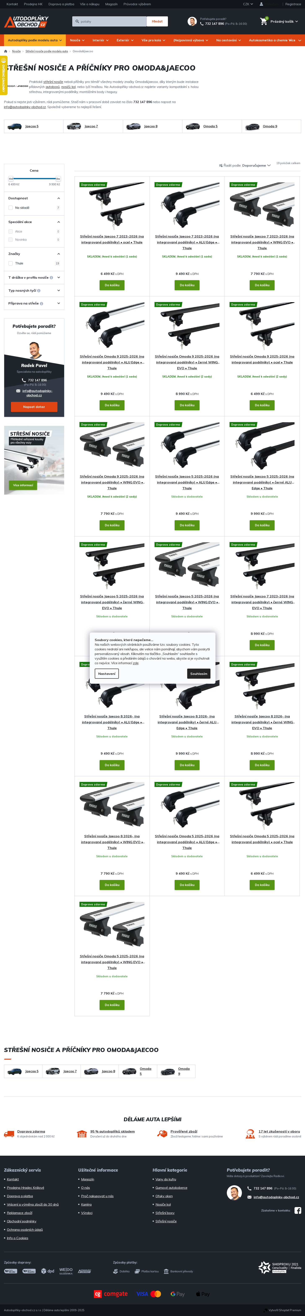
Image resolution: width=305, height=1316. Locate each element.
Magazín (111, 4)
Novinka (37, 240)
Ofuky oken (164, 1196)
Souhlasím (198, 674)
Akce (37, 231)
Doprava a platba (61, 4)
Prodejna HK (33, 4)
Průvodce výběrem (137, 4)
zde (136, 663)
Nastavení (106, 674)
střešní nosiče (53, 82)
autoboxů (53, 87)
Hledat (157, 21)
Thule (37, 263)
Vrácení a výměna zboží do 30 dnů (33, 1204)
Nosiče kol (163, 1204)
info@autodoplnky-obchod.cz (25, 107)
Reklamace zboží (19, 1213)
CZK (246, 4)
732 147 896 (214, 23)
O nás (85, 1187)
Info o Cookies (17, 1238)
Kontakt (12, 4)
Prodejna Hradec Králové (25, 1187)
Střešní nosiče (166, 1221)
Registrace (293, 4)
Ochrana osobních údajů (25, 1229)
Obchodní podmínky (21, 1221)
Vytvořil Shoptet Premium (285, 1310)
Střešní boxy (165, 1213)
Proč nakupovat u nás (97, 1196)
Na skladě (37, 208)
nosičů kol (68, 87)
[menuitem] (35, 40)
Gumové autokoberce (171, 1187)
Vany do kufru (166, 1179)
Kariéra (86, 1204)
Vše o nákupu (89, 4)
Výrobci (86, 1213)
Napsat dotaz (34, 407)
